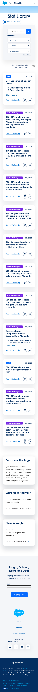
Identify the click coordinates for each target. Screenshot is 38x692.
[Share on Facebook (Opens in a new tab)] (22, 646)
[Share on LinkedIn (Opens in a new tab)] (10, 646)
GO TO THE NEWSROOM (16, 542)
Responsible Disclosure (23, 683)
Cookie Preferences (21, 685)
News (19, 622)
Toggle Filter (13, 22)
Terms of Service (14, 680)
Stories (19, 628)
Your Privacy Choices (13, 688)
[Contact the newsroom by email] (28, 646)
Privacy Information (9, 683)
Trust (4, 685)
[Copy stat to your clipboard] (25, 100)
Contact (11, 685)
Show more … (11, 95)
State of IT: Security (13, 100)
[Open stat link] (30, 102)
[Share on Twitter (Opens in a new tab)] (16, 646)
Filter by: (11, 35)
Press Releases (19, 634)
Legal (5, 680)
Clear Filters (27, 55)
